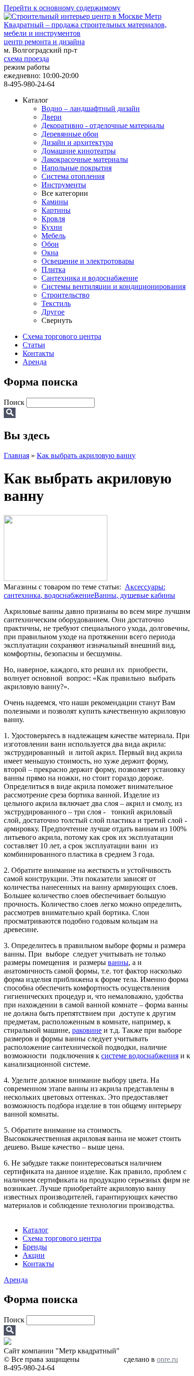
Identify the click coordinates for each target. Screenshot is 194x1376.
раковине (87, 1030)
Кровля (53, 219)
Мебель (53, 236)
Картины (56, 210)
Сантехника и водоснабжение (89, 278)
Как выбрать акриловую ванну (86, 455)
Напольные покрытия (76, 168)
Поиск (15, 402)
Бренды (35, 1247)
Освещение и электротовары (87, 261)
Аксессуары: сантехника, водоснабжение (84, 591)
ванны (118, 962)
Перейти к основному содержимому (62, 8)
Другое (53, 312)
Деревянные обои (69, 134)
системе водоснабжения (139, 1056)
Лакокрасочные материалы (84, 159)
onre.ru (167, 1359)
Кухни (51, 227)
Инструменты (63, 185)
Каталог (35, 1230)
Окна (49, 253)
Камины (54, 202)
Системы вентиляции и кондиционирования (113, 286)
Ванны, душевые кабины (134, 595)
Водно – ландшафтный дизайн (90, 109)
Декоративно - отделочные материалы (102, 125)
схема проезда (26, 59)
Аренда (35, 362)
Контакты (38, 353)
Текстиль (56, 303)
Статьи (34, 345)
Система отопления (73, 176)
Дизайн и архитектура (77, 142)
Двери (51, 117)
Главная (16, 455)
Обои (50, 244)
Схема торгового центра (62, 336)
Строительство (65, 295)
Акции (34, 1255)
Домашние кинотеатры (78, 151)
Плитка (53, 270)
